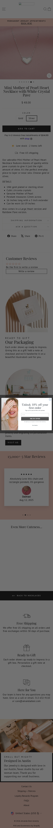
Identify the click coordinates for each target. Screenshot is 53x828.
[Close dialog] (50, 399)
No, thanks (35, 425)
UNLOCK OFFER (35, 418)
